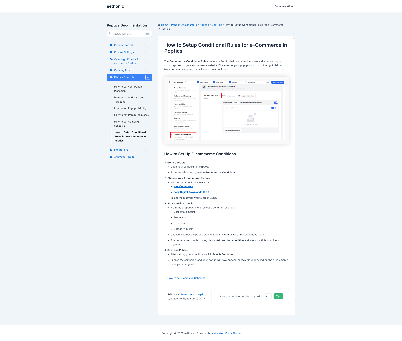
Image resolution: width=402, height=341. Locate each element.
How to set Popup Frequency (131, 114)
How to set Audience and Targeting (129, 99)
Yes (278, 296)
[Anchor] (238, 154)
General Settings (124, 52)
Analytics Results (124, 156)
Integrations (121, 149)
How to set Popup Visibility (130, 108)
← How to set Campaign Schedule (184, 278)
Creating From (122, 70)
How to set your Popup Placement (128, 88)
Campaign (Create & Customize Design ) (126, 61)
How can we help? (192, 294)
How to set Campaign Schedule (127, 123)
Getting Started (123, 45)
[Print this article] (294, 38)
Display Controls (124, 77)
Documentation (283, 6)
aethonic (115, 6)
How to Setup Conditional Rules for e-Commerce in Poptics (130, 136)
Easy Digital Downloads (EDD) (192, 192)
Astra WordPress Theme (226, 333)
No (267, 296)
